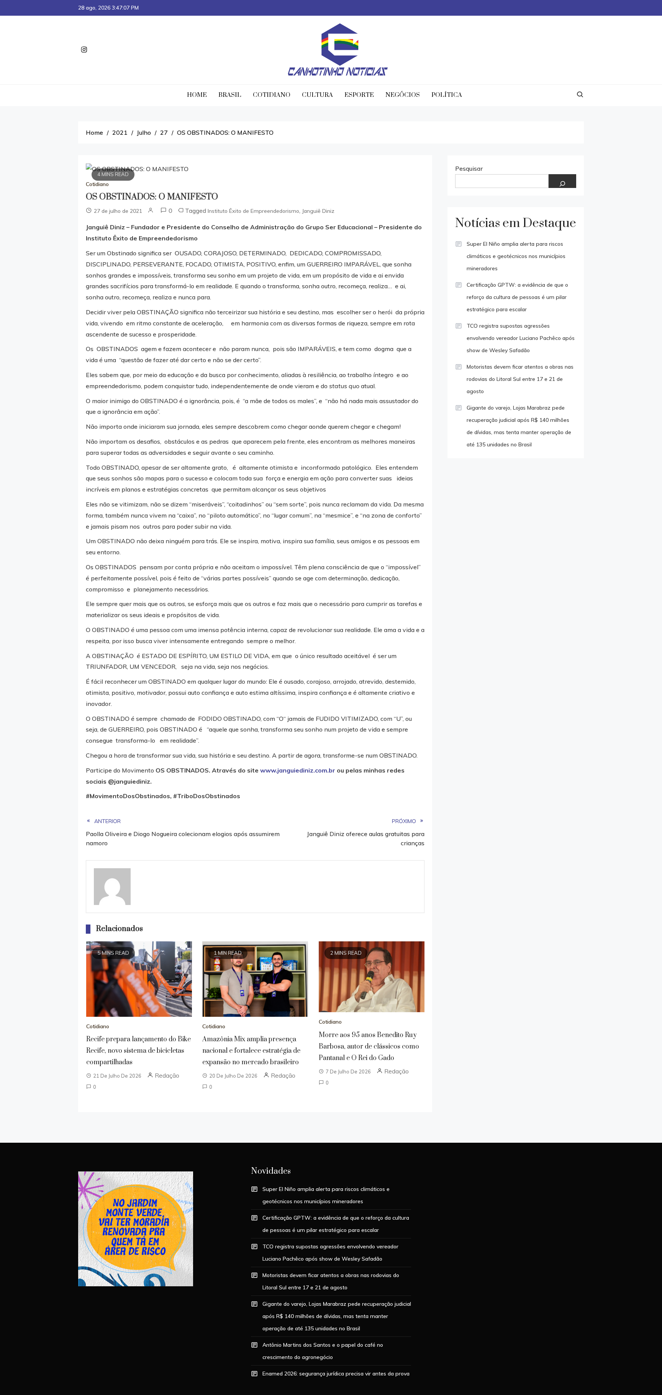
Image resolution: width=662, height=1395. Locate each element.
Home (197, 95)
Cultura (317, 95)
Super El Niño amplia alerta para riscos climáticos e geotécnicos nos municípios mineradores (516, 256)
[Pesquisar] (562, 181)
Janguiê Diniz (318, 210)
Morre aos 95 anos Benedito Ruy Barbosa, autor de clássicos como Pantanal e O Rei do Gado (369, 1046)
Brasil (229, 95)
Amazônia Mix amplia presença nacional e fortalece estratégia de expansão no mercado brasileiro (251, 1051)
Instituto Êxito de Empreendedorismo (253, 210)
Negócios (402, 95)
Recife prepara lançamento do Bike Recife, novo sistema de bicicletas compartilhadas (138, 1051)
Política (446, 95)
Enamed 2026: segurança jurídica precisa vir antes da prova (336, 1373)
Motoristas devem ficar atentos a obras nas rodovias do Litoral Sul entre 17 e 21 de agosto (520, 379)
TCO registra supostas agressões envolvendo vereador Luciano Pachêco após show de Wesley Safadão (521, 338)
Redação (167, 1075)
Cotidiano (271, 95)
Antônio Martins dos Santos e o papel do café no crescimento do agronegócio (322, 1351)
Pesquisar (469, 168)
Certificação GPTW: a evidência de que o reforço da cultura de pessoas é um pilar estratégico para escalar (517, 297)
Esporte (359, 95)
